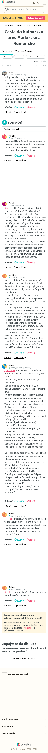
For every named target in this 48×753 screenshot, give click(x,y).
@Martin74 (9, 370)
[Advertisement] (24, 183)
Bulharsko (7, 57)
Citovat (7, 112)
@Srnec (8, 208)
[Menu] (44, 3)
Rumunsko (19, 57)
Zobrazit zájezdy (36, 18)
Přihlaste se (28, 627)
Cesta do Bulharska (37, 57)
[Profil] (38, 3)
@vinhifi (8, 592)
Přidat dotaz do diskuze (24, 658)
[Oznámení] (33, 3)
